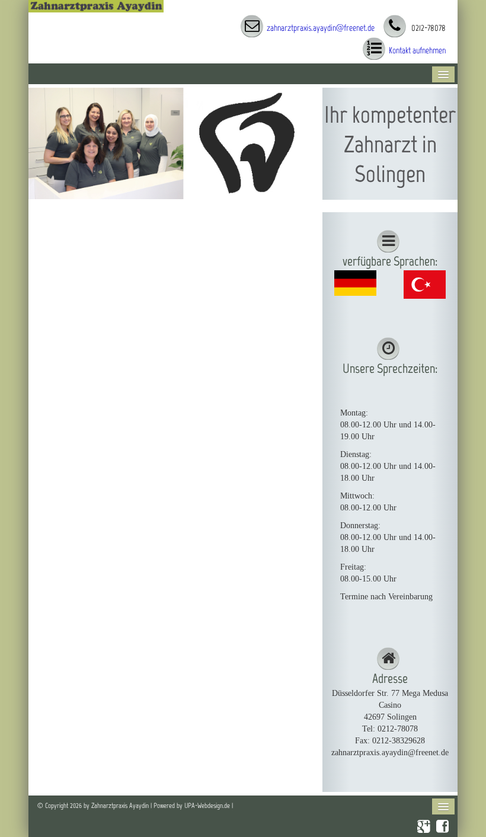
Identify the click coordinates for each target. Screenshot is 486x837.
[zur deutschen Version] (355, 282)
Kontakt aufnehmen (417, 50)
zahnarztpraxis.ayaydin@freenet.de (321, 28)
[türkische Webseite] (425, 283)
